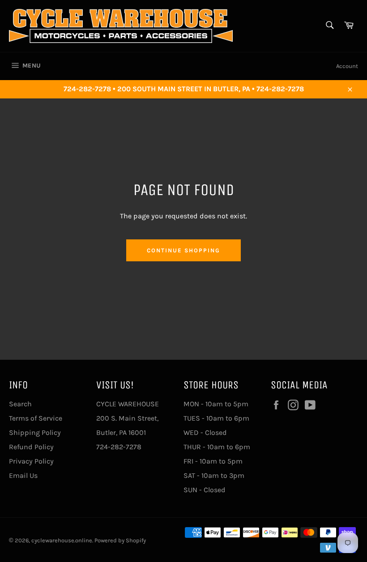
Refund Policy (31, 447)
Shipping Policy (35, 432)
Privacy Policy (31, 461)
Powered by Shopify (120, 540)
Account (347, 66)
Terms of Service (35, 418)
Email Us (23, 475)
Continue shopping (183, 250)
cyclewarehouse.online (61, 540)
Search (20, 404)
